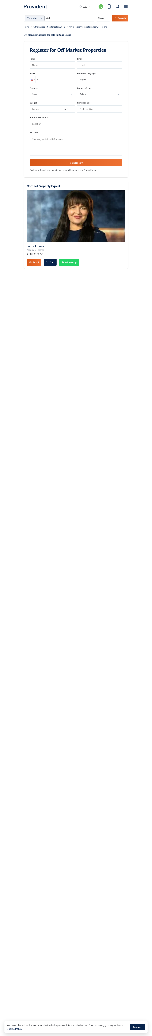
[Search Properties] (117, 6)
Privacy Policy (90, 170)
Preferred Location (39, 117)
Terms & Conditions (71, 170)
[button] (32, 79)
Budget (33, 103)
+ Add (48, 18)
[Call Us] (109, 6)
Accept (137, 1027)
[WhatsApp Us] (101, 6)
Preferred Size (84, 103)
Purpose (34, 88)
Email (79, 59)
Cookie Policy (14, 1028)
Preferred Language (86, 73)
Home (26, 27)
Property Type (84, 88)
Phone (32, 73)
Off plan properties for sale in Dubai (49, 27)
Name (32, 59)
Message (34, 132)
